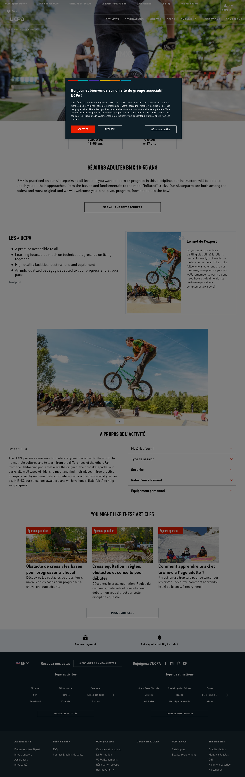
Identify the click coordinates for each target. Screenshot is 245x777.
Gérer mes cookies (160, 129)
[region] (123, 108)
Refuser (110, 129)
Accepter (82, 129)
